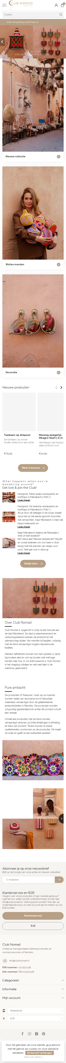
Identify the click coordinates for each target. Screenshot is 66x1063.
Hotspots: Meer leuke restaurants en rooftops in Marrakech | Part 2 (38, 495)
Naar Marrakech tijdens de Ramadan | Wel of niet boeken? (38, 534)
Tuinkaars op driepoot (17, 435)
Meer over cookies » (33, 1057)
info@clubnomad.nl (19, 960)
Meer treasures (31, 468)
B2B (33, 926)
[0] (62, 5)
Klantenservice (33, 915)
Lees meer (24, 500)
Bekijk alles (31, 563)
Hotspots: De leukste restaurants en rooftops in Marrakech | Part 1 (38, 508)
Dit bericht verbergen (39, 1053)
